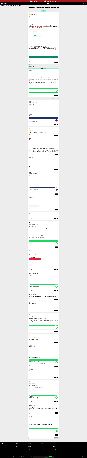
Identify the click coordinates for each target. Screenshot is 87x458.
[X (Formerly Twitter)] (82, 444)
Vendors (29, 451)
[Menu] (85, 3)
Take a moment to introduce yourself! (39, 91)
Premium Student (55, 449)
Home (4, 5)
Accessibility (22, 456)
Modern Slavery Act (27, 456)
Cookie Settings (15, 456)
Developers (29, 446)
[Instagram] (80, 444)
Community (4, 3)
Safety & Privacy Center (6, 456)
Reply (56, 62)
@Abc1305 (31, 275)
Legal (2, 456)
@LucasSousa (31, 175)
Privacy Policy (11, 456)
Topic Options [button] (29, 64)
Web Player (42, 446)
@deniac (32, 316)
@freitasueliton (31, 348)
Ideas (48, 3)
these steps (47, 1)
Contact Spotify (42, 449)
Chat (43, 3)
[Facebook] (84, 444)
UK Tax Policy (31, 456)
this (38, 389)
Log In (83, 3)
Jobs (16, 446)
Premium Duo (54, 446)
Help (38, 3)
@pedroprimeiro (32, 104)
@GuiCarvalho (36, 224)
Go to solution (43, 11)
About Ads (19, 456)
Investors (29, 449)
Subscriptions (9, 5)
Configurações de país (32, 180)
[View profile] (29, 70)
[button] (58, 14)
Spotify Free (54, 451)
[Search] (81, 3)
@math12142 (32, 224)
